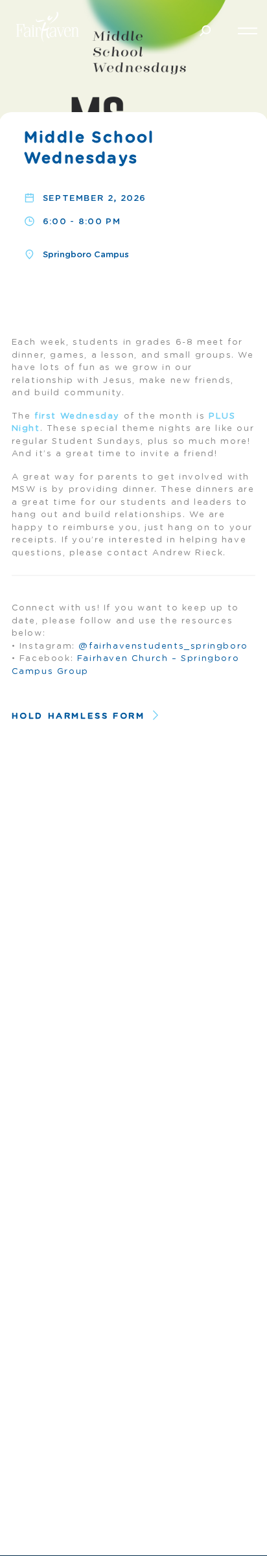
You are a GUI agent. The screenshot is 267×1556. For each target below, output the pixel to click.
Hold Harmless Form (78, 716)
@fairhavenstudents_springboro (163, 646)
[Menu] (247, 29)
